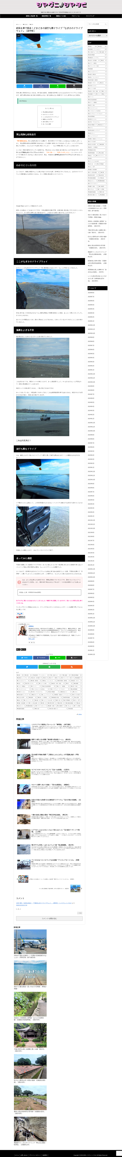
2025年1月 (91, 370)
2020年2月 (91, 609)
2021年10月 (91, 528)
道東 (19, 649)
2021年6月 (91, 544)
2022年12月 (91, 471)
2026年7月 (91, 296)
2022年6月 (91, 496)
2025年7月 (91, 345)
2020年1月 (91, 613)
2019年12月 (91, 617)
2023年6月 (91, 447)
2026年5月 (91, 305)
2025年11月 (91, 329)
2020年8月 (91, 585)
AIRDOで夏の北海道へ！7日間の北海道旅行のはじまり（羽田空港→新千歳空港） (97, 208)
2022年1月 (91, 516)
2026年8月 (91, 292)
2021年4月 (91, 553)
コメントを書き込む (49, 918)
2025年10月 (91, 333)
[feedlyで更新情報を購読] (32, 642)
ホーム (17, 1155)
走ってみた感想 (47, 124)
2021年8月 (91, 536)
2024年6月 (91, 398)
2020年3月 (91, 605)
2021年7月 (91, 540)
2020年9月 (91, 581)
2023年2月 (91, 463)
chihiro (31, 626)
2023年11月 (91, 426)
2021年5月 (91, 548)
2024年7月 (91, 394)
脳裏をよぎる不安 (47, 119)
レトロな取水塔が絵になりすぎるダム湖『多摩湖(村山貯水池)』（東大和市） (97, 278)
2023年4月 (91, 455)
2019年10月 (91, 626)
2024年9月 (91, 386)
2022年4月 (91, 504)
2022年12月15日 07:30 (21, 905)
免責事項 (45, 1155)
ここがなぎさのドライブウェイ (51, 117)
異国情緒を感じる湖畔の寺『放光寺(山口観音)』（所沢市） (97, 271)
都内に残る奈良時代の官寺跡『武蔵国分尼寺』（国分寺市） (97, 247)
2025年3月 (91, 361)
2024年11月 (91, 378)
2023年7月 (91, 443)
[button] (105, 24)
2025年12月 (91, 325)
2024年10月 (91, 382)
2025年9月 (91, 337)
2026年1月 (91, 321)
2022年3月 (91, 508)
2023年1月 (91, 467)
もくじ (47, 108)
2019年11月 (91, 622)
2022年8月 (91, 487)
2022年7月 (91, 492)
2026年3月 (91, 313)
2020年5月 (91, 597)
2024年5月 (91, 402)
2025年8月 (91, 341)
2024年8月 (91, 390)
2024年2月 (91, 414)
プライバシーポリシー (35, 1155)
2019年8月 (91, 634)
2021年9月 (91, 532)
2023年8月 (91, 439)
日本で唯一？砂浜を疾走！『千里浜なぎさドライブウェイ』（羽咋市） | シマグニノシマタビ (44, 903)
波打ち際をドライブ (48, 121)
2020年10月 (91, 577)
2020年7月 (91, 589)
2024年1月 (91, 418)
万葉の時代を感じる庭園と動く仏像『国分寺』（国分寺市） (97, 231)
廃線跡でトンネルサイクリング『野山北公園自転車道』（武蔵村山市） (97, 254)
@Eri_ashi (31, 639)
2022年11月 (91, 475)
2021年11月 (91, 524)
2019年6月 (91, 642)
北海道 (24, 649)
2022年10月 (91, 479)
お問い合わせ (23, 1155)
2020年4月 (91, 601)
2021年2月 (91, 561)
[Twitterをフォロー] (29, 642)
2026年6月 (91, 300)
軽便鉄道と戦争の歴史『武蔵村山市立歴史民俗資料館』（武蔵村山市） (97, 263)
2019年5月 (91, 646)
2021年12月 (91, 520)
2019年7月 (91, 638)
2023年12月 (91, 422)
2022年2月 (91, 512)
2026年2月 (91, 317)
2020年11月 (91, 573)
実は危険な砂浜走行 (48, 112)
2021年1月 (91, 565)
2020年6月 (91, 593)
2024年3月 (91, 410)
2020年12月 (91, 569)
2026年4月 (91, 309)
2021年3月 (91, 557)
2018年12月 (91, 654)
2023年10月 (91, 431)
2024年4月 (91, 406)
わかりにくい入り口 (48, 114)
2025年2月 (91, 366)
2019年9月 (91, 630)
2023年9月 (91, 435)
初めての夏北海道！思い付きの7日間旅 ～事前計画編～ (97, 216)
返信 (80, 913)
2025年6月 (91, 349)
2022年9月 (91, 483)
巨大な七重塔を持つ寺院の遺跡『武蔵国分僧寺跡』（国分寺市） (97, 239)
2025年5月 (91, 353)
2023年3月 (91, 459)
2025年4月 (91, 357)
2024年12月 (91, 374)
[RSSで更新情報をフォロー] (34, 642)
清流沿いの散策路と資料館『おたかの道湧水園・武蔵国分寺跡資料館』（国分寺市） (97, 224)
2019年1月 (91, 650)
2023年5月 (91, 451)
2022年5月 (91, 500)
